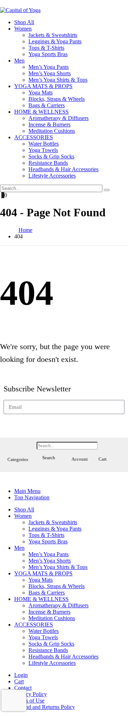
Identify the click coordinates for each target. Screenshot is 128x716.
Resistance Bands (48, 163)
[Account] (80, 445)
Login (21, 675)
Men (19, 61)
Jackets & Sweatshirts (52, 35)
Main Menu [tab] (27, 491)
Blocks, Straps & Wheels (56, 99)
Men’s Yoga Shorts (49, 73)
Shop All (24, 22)
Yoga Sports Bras (48, 54)
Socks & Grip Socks (51, 156)
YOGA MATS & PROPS (43, 86)
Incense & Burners (49, 124)
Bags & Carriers (46, 105)
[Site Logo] (20, 10)
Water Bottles (43, 144)
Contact (23, 688)
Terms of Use (29, 701)
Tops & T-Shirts (46, 48)
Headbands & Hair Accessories (63, 169)
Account (79, 459)
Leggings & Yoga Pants (54, 41)
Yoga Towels (43, 150)
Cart (102, 459)
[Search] (107, 190)
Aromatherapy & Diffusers (58, 118)
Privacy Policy (30, 694)
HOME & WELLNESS (41, 112)
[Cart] (102, 445)
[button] (17, 448)
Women (23, 29)
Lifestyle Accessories (52, 176)
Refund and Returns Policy (44, 707)
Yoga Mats (40, 93)
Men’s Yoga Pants (48, 67)
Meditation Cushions (51, 131)
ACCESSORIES (33, 137)
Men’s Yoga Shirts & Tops (57, 80)
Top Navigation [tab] (31, 497)
